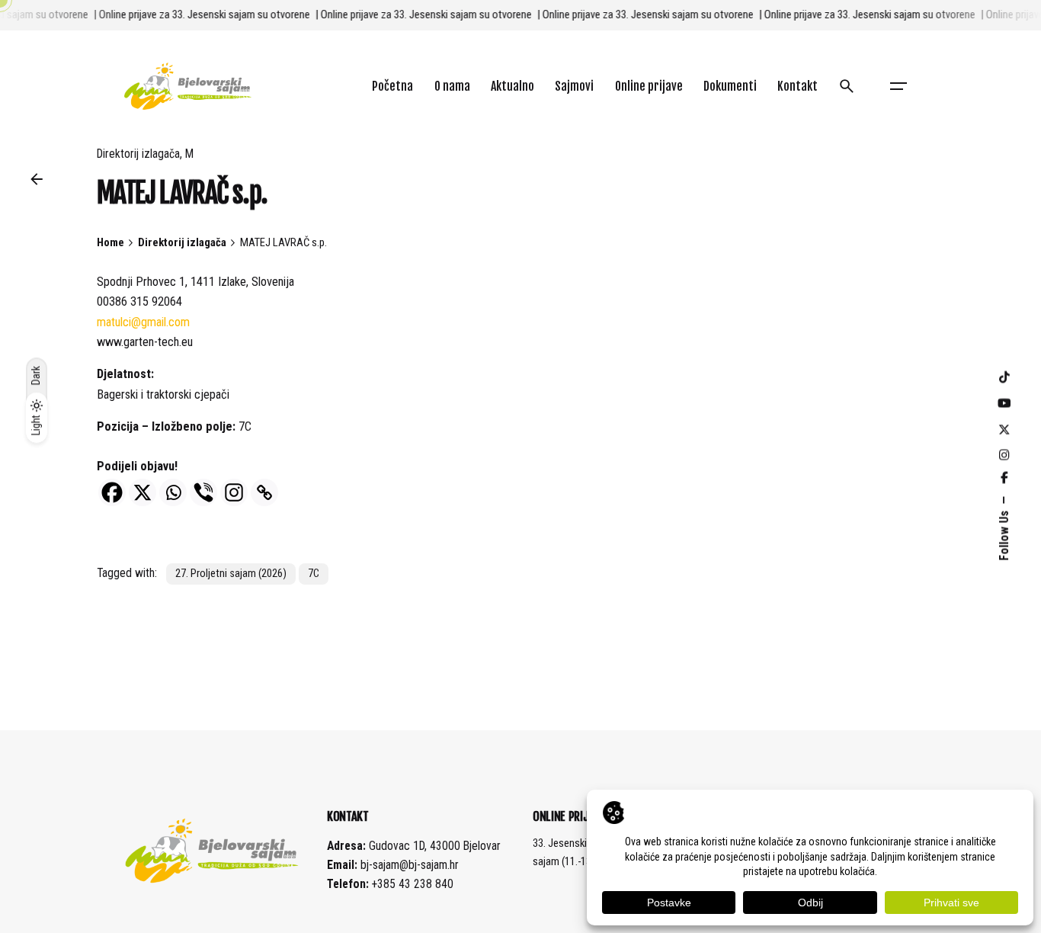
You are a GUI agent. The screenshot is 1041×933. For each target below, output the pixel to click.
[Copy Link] (264, 492)
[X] (142, 492)
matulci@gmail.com (143, 322)
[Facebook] (112, 492)
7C (313, 573)
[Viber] (203, 492)
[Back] (36, 179)
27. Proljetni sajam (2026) (231, 573)
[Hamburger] (898, 86)
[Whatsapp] (173, 492)
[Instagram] (234, 492)
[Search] (846, 86)
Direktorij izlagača (138, 154)
